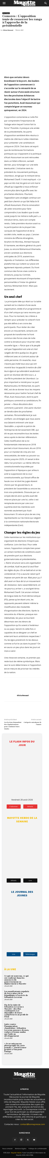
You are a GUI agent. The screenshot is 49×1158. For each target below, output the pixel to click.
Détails (30, 806)
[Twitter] (10, 36)
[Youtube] (34, 1140)
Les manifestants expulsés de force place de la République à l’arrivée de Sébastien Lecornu (16, 994)
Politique (6, 13)
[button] (4, 3)
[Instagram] (21, 1139)
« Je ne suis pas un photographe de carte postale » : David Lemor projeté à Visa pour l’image (15, 1048)
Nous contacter (7, 1149)
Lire (30, 880)
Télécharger (30, 954)
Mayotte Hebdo (16, 1153)
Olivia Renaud (23, 695)
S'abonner (14, 806)
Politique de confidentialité (38, 1149)
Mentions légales (20, 1149)
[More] (15, 36)
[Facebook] (4, 36)
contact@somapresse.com (32, 1124)
